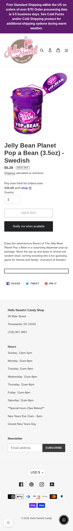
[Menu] (66, 50)
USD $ (35, 472)
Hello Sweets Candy (41, 518)
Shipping (9, 173)
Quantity (9, 192)
